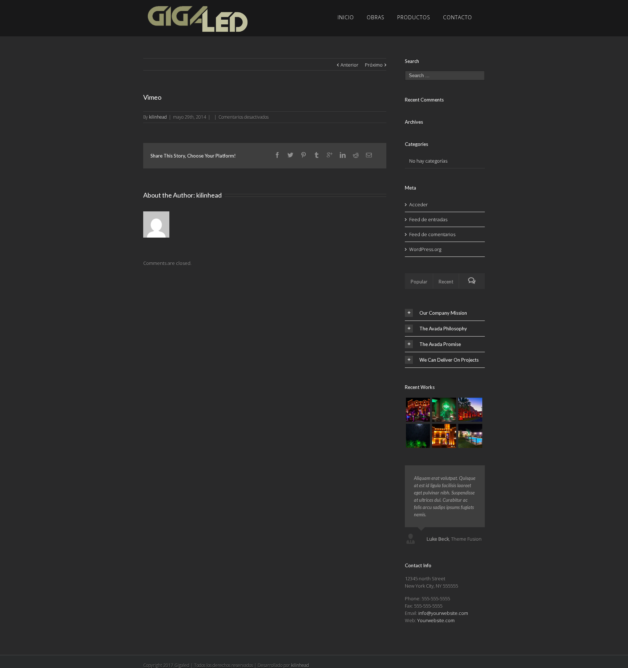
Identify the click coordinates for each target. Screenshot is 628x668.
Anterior (349, 64)
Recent (446, 282)
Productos (413, 17)
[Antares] (444, 410)
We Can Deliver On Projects (449, 360)
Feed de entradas (428, 219)
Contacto (457, 17)
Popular (419, 282)
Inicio (346, 17)
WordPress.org (425, 249)
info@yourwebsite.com (443, 613)
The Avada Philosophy (443, 328)
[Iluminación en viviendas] (418, 410)
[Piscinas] (470, 436)
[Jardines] (418, 436)
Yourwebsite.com (436, 620)
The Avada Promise (440, 344)
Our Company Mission (443, 313)
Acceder (418, 204)
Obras (376, 17)
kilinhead (158, 117)
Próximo (374, 64)
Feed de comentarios (432, 234)
